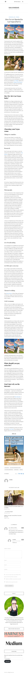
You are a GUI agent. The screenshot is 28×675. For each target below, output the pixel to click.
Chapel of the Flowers (17, 82)
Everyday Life (12, 16)
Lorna (10, 479)
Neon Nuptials (17, 396)
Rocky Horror (9, 293)
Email (5, 564)
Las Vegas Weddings (9, 469)
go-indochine (13, 527)
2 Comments (6, 473)
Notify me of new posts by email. (11, 581)
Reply (22, 527)
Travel (17, 16)
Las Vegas (16, 80)
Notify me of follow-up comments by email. (13, 578)
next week (11, 429)
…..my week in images (8, 511)
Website (5, 569)
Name (5, 560)
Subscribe (8, 661)
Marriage (16, 469)
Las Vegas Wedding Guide (15, 467)
